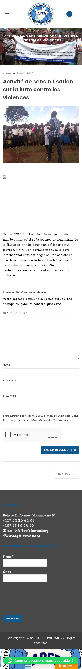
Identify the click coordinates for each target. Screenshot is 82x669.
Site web (10, 395)
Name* (8, 556)
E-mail (9, 380)
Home (34, 45)
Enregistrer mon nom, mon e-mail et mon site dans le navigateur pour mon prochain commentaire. (40, 418)
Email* (8, 572)
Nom (8, 365)
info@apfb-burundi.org (31, 531)
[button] (40, 660)
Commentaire (15, 313)
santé (46, 45)
